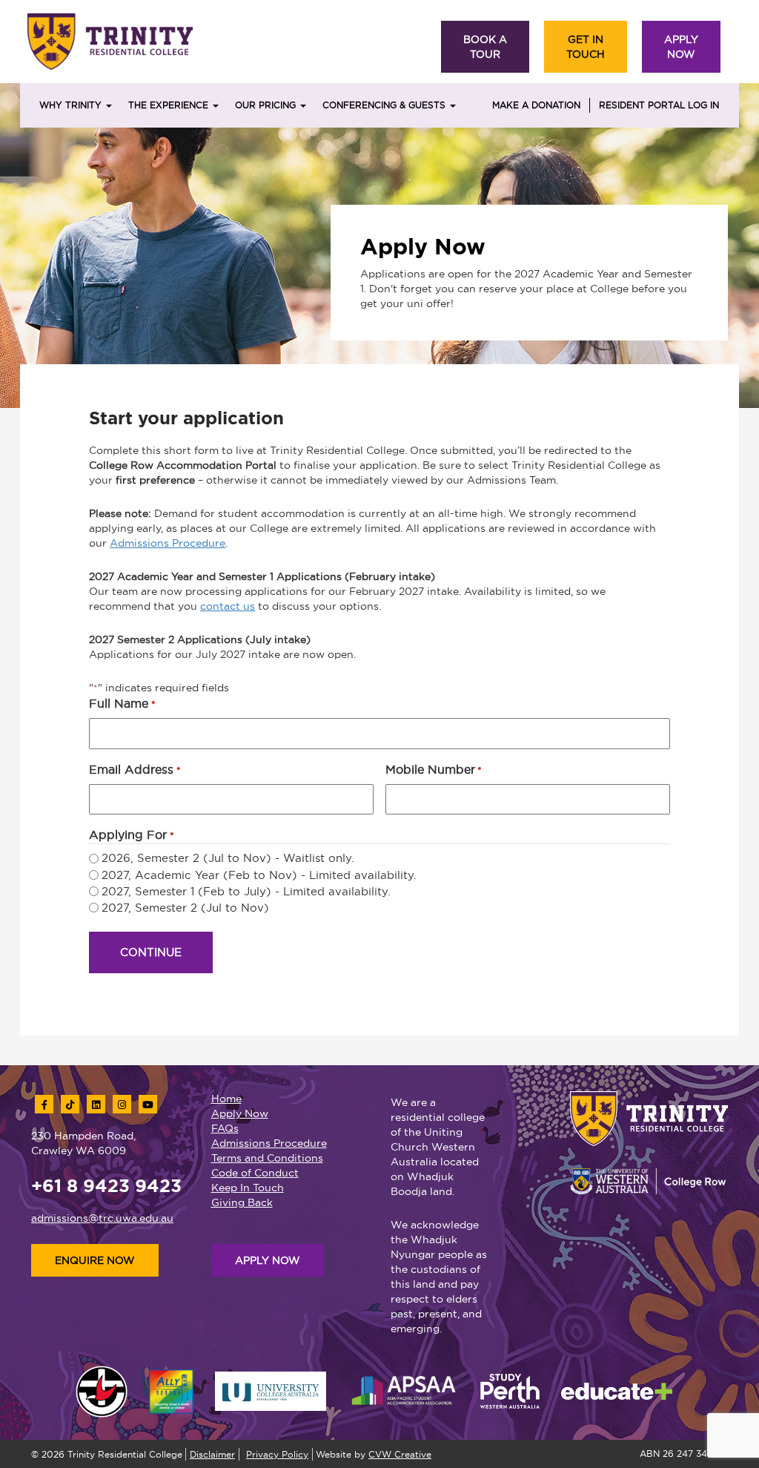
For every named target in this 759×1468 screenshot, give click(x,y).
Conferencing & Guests (385, 105)
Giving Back (242, 1202)
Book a (485, 47)
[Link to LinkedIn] (96, 1104)
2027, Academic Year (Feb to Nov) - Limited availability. (259, 875)
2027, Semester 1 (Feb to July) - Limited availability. (246, 891)
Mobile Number (433, 769)
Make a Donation (536, 105)
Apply (681, 47)
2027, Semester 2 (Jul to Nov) (185, 908)
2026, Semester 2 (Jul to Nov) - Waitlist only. (228, 858)
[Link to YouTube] (148, 1104)
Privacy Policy (277, 1454)
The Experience (169, 105)
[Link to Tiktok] (70, 1104)
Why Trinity (72, 105)
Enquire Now (95, 1260)
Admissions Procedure (167, 543)
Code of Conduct (255, 1172)
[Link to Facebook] (44, 1104)
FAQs (225, 1128)
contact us (227, 606)
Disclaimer (212, 1454)
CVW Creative (399, 1454)
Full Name (122, 703)
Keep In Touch (247, 1187)
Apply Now (239, 1113)
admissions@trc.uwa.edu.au (102, 1218)
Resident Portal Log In (659, 105)
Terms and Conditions (267, 1158)
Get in (585, 47)
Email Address (134, 769)
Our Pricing (267, 105)
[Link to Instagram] (122, 1104)
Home (226, 1098)
